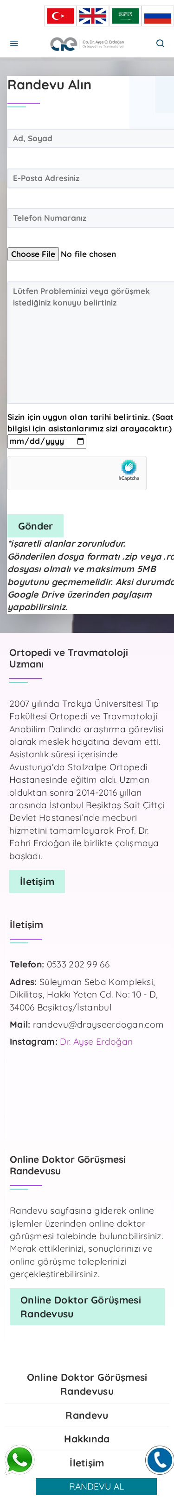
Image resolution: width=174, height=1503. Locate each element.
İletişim (87, 1463)
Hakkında (87, 1439)
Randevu (86, 1415)
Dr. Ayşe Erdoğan (96, 1041)
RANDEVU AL (96, 1486)
